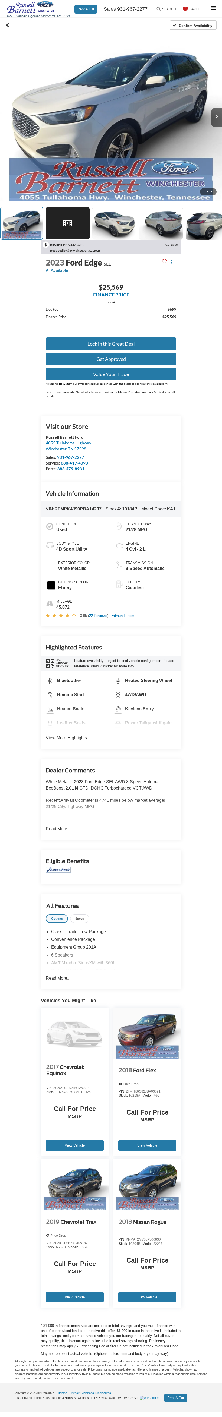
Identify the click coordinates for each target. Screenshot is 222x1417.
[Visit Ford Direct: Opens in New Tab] (150, 1397)
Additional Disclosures (96, 1392)
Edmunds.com (123, 616)
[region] (111, 321)
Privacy (75, 1392)
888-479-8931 (70, 468)
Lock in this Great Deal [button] (111, 344)
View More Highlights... (68, 738)
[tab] (57, 918)
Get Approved (111, 359)
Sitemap (62, 1392)
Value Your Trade (111, 374)
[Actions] (171, 262)
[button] (7, 25)
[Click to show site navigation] (213, 8)
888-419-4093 (74, 462)
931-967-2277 (70, 457)
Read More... (58, 828)
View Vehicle (75, 1145)
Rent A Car (85, 9)
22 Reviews (98, 616)
